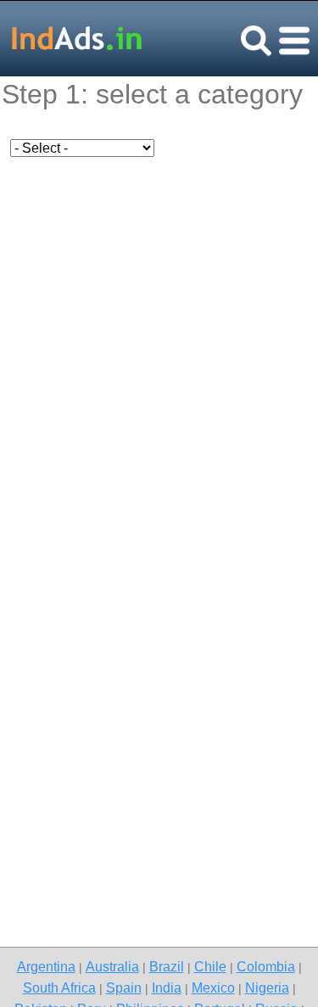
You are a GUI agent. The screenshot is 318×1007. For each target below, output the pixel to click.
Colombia (266, 966)
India (166, 987)
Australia (112, 966)
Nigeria (267, 987)
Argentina (46, 966)
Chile (210, 966)
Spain (124, 987)
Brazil (166, 966)
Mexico (213, 987)
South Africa (59, 987)
